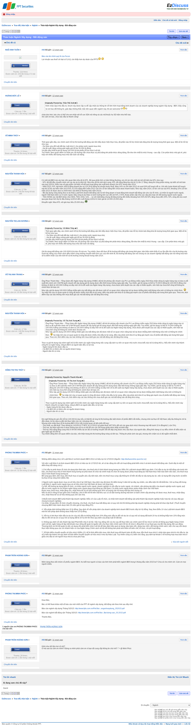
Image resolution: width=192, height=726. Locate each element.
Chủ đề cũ (11, 42)
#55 (43, 640)
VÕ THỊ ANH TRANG (13, 274)
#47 (43, 174)
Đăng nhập (10, 14)
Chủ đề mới (181, 43)
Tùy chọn (173, 37)
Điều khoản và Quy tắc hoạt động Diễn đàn (146, 724)
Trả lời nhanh (9, 677)
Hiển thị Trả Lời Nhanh (178, 677)
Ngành (35, 25)
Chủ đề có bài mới (169, 20)
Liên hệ (187, 724)
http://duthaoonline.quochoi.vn (133, 459)
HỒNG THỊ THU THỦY (14, 370)
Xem (184, 37)
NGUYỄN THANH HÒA (14, 174)
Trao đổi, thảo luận (21, 25)
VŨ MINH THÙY (11, 136)
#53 (43, 594)
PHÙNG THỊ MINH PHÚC (15, 453)
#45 (43, 136)
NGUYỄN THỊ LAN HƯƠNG (16, 221)
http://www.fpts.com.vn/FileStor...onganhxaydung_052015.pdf (99, 608)
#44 (43, 96)
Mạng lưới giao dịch (174, 724)
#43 (43, 50)
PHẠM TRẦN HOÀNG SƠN (16, 555)
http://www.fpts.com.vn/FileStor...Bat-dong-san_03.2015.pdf (102, 613)
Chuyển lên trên (10, 82)
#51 (43, 453)
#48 (43, 274)
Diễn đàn (157, 20)
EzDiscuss (6, 25)
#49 (43, 313)
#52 (43, 555)
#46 (43, 221)
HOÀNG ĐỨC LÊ (12, 96)
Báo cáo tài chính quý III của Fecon (56, 56)
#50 (43, 370)
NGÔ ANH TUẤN (12, 50)
